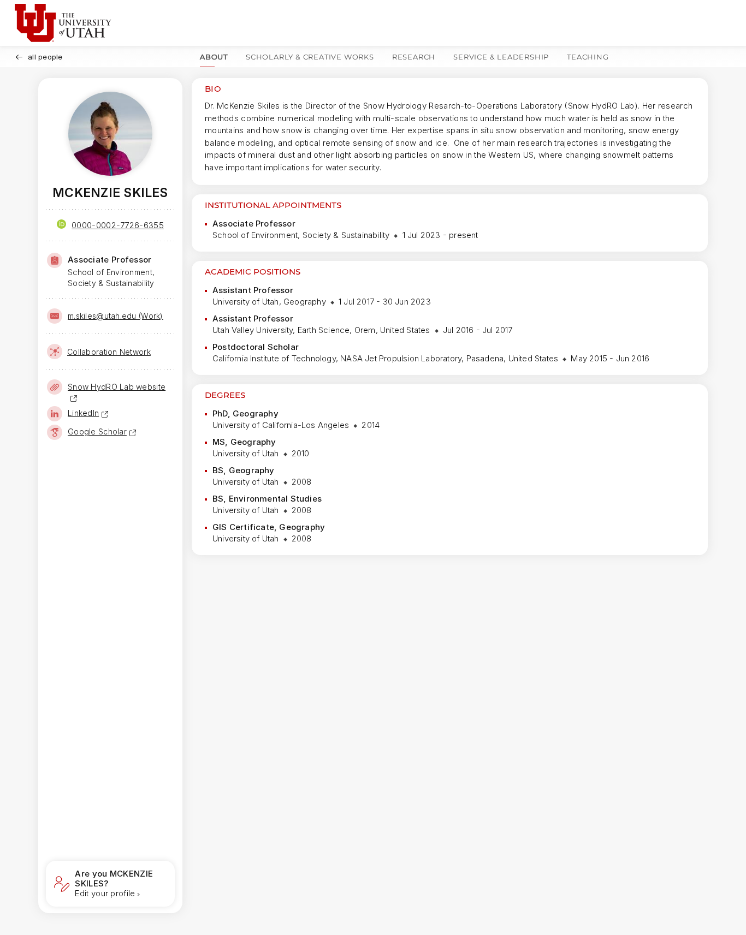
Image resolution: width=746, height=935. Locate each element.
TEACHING (587, 56)
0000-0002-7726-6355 (118, 225)
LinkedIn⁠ (83, 413)
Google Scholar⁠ (97, 431)
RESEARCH (413, 56)
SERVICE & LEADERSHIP (501, 56)
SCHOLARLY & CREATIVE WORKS (310, 56)
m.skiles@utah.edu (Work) (115, 315)
